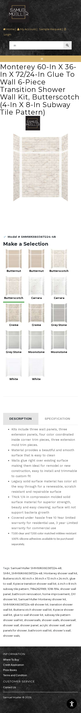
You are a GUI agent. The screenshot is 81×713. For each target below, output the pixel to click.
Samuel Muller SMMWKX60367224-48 (36, 568)
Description (20, 419)
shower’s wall (62, 630)
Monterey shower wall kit (60, 573)
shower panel (29, 625)
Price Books (10, 670)
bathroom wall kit (40, 630)
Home (10, 29)
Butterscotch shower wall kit (33, 609)
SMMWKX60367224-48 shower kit (26, 604)
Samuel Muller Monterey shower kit (42, 599)
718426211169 (38, 588)
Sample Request (50, 29)
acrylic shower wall (52, 625)
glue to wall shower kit (28, 614)
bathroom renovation (26, 594)
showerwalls (32, 620)
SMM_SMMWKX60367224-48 (22, 573)
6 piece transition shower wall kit (34, 583)
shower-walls (50, 620)
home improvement (56, 594)
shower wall (11, 625)
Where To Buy (11, 659)
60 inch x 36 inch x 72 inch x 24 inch (45, 578)
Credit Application (13, 665)
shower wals (11, 635)
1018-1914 (53, 588)
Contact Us (9, 687)
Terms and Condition (15, 675)
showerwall (68, 620)
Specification (57, 419)
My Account (27, 29)
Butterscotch (12, 578)
